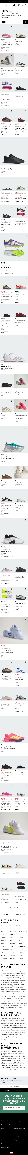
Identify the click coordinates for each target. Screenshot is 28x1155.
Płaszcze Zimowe (3, 926)
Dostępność (17, 1143)
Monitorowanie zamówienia (7, 1120)
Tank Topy (3, 940)
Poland (16, 1152)
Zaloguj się (7, 1090)
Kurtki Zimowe (23, 931)
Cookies (3, 1139)
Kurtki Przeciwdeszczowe (15, 941)
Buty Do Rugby (21, 926)
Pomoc (2, 1128)
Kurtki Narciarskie (13, 949)
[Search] (22, 5)
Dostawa (3, 1117)
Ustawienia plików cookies (7, 1136)
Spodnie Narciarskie (13, 952)
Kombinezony (4, 928)
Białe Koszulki (14, 926)
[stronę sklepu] (14, 6)
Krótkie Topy (4, 934)
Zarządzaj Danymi (18, 1136)
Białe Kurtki (22, 946)
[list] (11, 22)
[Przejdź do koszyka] (25, 5)
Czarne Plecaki (21, 938)
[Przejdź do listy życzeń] (6, 5)
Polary (20, 943)
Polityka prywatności (19, 1139)
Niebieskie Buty (13, 932)
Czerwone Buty (12, 955)
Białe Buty (13, 943)
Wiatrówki (3, 955)
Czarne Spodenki (21, 952)
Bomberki (3, 937)
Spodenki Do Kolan (4, 958)
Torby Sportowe (3, 943)
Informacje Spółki (5, 1147)
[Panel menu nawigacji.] (2, 5)
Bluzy (2, 952)
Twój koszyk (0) (19, 1090)
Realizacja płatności (18, 1124)
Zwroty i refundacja (18, 1117)
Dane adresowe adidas (6, 1124)
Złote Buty (12, 934)
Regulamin (3, 1143)
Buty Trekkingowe (22, 935)
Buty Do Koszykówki (22, 949)
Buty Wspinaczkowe (23, 941)
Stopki (11, 937)
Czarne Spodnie (12, 929)
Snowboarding (5, 949)
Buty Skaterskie (22, 929)
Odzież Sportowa (12, 946)
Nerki (2, 931)
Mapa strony (17, 1120)
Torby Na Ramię (12, 958)
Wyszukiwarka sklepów (19, 1128)
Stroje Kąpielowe (4, 946)
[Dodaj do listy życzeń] (11, 27)
